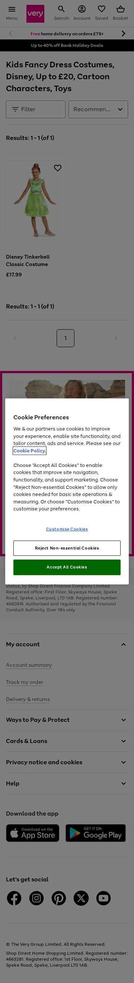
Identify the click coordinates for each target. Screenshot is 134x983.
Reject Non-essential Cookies (67, 548)
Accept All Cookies (67, 567)
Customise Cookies (67, 529)
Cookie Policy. (29, 450)
